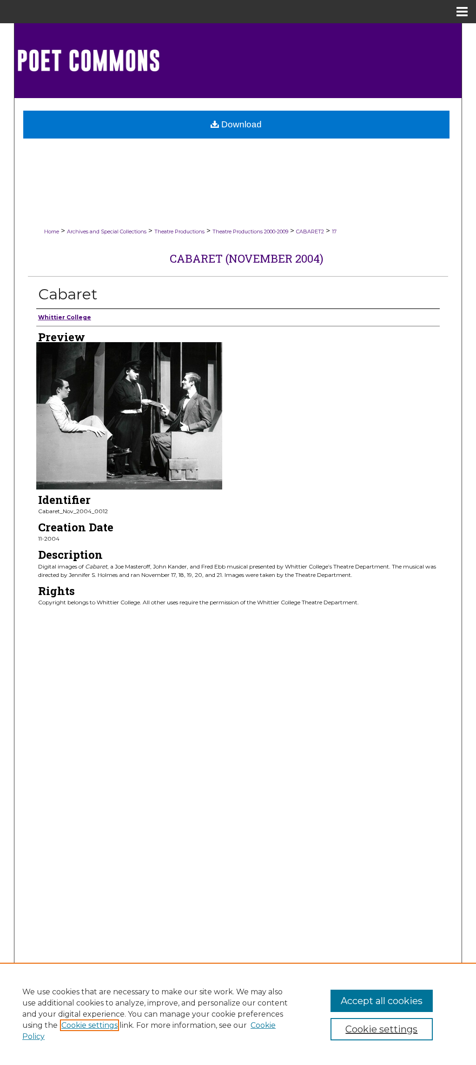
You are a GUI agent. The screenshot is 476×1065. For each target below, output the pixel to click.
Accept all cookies (382, 1000)
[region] (238, 1014)
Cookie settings (89, 1025)
